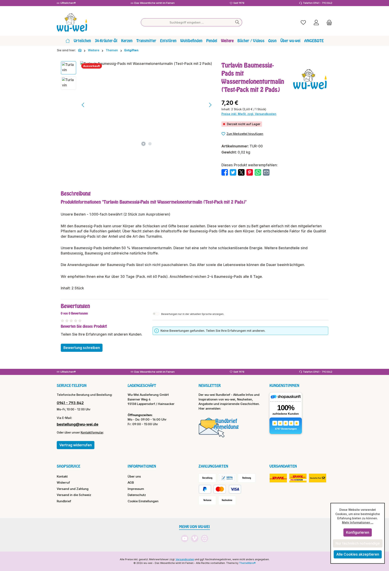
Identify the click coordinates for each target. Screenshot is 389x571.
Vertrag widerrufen (75, 445)
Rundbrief (64, 501)
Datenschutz (137, 495)
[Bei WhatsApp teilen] (258, 172)
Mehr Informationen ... (357, 522)
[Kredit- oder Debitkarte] (227, 489)
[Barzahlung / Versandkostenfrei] (207, 478)
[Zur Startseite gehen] (72, 22)
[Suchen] (237, 22)
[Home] (67, 41)
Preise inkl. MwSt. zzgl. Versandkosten (248, 114)
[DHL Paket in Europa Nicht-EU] (298, 478)
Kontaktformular (92, 432)
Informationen (142, 466)
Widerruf (63, 482)
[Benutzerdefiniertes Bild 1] (219, 427)
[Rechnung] (246, 478)
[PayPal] (205, 489)
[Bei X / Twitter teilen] (241, 172)
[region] (137, 104)
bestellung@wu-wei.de (77, 424)
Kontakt (62, 476)
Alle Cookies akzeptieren (357, 554)
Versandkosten (185, 559)
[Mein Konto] (316, 22)
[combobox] (187, 22)
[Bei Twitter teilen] (233, 172)
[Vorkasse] (207, 500)
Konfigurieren (357, 532)
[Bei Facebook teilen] (225, 172)
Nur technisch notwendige (358, 543)
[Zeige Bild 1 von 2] (143, 143)
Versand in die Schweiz (74, 495)
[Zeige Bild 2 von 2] (150, 143)
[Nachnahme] (227, 500)
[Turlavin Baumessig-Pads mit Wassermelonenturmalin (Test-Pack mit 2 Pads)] (146, 104)
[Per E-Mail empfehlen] (266, 172)
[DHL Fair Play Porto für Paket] (278, 478)
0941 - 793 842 (70, 403)
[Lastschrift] (227, 478)
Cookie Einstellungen (143, 501)
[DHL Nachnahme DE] (317, 478)
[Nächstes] (210, 105)
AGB (131, 482)
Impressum (136, 489)
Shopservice (68, 466)
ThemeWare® (247, 563)
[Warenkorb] (328, 22)
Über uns (134, 476)
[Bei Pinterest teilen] (250, 172)
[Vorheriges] (83, 105)
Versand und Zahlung (73, 489)
